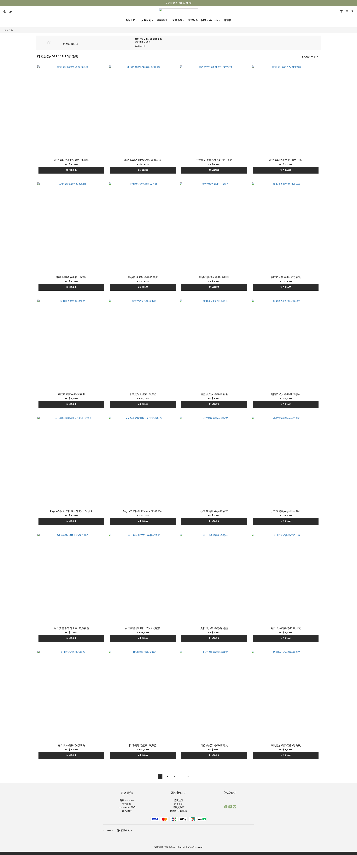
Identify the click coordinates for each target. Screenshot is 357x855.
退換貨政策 (178, 807)
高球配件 (193, 20)
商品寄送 (178, 804)
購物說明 (178, 800)
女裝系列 (146, 20)
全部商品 (8, 29)
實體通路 (127, 804)
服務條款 (127, 811)
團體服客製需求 (178, 811)
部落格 (227, 20)
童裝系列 (177, 20)
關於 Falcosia (209, 20)
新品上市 (131, 20)
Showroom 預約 (127, 807)
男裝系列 (162, 20)
